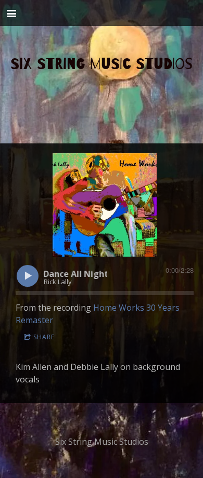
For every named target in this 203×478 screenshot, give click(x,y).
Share (44, 337)
